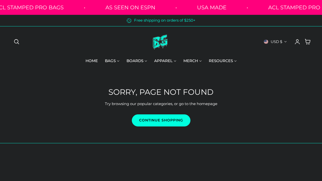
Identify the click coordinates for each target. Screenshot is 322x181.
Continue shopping (161, 120)
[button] (16, 41)
